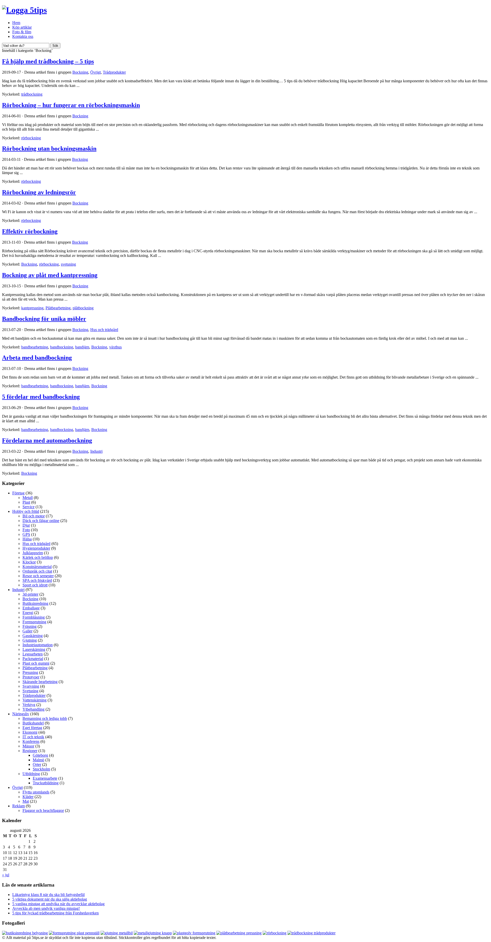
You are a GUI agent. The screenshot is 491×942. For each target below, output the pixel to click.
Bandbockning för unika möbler (44, 318)
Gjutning (30, 640)
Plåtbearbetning (58, 308)
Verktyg (29, 704)
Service (29, 507)
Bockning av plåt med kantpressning (49, 275)
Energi (28, 612)
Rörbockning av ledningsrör (39, 192)
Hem (16, 22)
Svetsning (30, 691)
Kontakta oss (22, 36)
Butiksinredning (35, 603)
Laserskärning (34, 649)
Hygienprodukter (36, 548)
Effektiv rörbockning (30, 231)
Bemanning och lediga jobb (45, 718)
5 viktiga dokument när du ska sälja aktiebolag (49, 899)
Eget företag (32, 727)
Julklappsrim (33, 553)
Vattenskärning (35, 700)
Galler (27, 631)
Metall (28, 497)
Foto (26, 530)
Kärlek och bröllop (38, 557)
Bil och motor (34, 516)
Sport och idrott (35, 585)
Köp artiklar (22, 27)
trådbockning (31, 94)
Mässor (28, 746)
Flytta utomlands (36, 792)
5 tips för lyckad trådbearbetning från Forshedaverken (55, 913)
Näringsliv (20, 714)
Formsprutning (34, 622)
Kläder (28, 797)
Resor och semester (38, 576)
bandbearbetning (34, 347)
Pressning (30, 672)
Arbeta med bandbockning (37, 357)
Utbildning (31, 773)
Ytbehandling (33, 709)
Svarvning (31, 686)
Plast (26, 502)
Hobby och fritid (25, 511)
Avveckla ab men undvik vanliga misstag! (46, 908)
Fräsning (30, 626)
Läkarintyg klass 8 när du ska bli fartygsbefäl (48, 894)
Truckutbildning (46, 783)
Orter (37, 764)
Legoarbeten (33, 654)
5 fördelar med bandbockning (41, 396)
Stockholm (41, 769)
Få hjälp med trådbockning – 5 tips (48, 61)
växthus (115, 347)
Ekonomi (30, 732)
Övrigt (95, 72)
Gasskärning (33, 635)
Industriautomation (38, 645)
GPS (26, 534)
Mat (26, 801)
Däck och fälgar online (41, 520)
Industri (96, 451)
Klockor (29, 562)
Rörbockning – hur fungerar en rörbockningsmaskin (71, 105)
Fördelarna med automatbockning (47, 440)
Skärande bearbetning (40, 681)
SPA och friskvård (37, 580)
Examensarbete (45, 778)
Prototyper (31, 677)
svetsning (68, 264)
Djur (26, 525)
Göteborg (40, 755)
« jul (5, 875)
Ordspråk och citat (37, 571)
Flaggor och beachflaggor (43, 810)
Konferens (31, 741)
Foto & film (21, 32)
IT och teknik (33, 737)
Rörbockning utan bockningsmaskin (49, 148)
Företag (18, 493)
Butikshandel (33, 723)
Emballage (31, 608)
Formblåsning (34, 617)
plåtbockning (83, 308)
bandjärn (82, 347)
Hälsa (27, 539)
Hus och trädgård (104, 329)
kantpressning (32, 308)
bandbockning (61, 347)
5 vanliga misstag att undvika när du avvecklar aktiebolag (58, 904)
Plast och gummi (36, 663)
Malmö (38, 760)
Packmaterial (33, 658)
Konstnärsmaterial (37, 566)
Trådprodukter (114, 72)
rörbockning (31, 138)
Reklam (18, 806)
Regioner (30, 750)
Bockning (80, 72)
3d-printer (30, 594)
